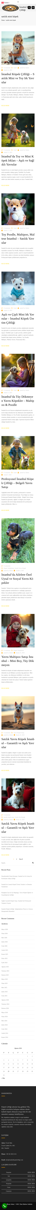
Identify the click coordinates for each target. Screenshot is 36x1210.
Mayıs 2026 (4, 929)
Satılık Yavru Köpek (20, 568)
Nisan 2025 (4, 983)
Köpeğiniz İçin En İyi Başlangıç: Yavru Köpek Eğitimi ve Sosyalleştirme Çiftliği (17, 894)
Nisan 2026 (4, 933)
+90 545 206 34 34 (11, 1154)
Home (3, 20)
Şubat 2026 (4, 942)
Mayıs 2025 (4, 979)
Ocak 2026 (4, 946)
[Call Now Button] (4, 1206)
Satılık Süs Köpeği (20, 817)
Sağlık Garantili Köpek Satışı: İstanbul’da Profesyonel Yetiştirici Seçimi (16, 902)
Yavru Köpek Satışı (19, 732)
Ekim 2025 (4, 958)
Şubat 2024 (4, 1025)
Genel (15, 68)
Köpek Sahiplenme (9, 568)
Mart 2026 (4, 937)
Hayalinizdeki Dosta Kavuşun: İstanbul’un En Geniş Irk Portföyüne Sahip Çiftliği (16, 877)
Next (20, 859)
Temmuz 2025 (5, 971)
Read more (5, 105)
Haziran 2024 (5, 1008)
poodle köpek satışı (9, 817)
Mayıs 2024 (4, 1012)
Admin (27, 68)
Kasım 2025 (4, 954)
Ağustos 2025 (5, 967)
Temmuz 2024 (5, 1004)
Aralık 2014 (4, 1033)
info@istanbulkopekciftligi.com (14, 1160)
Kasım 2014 (4, 1037)
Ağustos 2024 (5, 1000)
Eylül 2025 (4, 962)
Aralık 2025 (4, 950)
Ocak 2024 (4, 1029)
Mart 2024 (4, 1020)
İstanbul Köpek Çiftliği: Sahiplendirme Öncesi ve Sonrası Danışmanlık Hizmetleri (17, 910)
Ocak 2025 (4, 996)
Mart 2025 (4, 987)
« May (3, 1078)
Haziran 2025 (5, 975)
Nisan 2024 (4, 1016)
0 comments (7, 68)
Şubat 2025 (4, 991)
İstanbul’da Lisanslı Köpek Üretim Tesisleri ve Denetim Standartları (16, 886)
